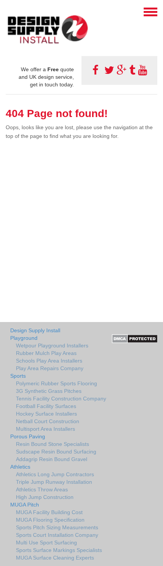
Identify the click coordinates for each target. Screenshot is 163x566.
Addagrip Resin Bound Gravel (51, 459)
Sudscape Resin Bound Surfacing (56, 452)
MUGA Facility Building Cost (49, 512)
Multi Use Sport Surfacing (46, 542)
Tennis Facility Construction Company (61, 399)
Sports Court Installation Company (57, 535)
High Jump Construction (45, 497)
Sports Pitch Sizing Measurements (57, 527)
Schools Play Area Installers (49, 361)
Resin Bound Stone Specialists (52, 444)
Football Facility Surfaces (46, 406)
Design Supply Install (35, 330)
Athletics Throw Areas (42, 489)
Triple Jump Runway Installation (54, 482)
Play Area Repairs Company (49, 368)
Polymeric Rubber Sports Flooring (56, 383)
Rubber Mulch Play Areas (46, 353)
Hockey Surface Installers (46, 414)
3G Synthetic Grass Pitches (49, 391)
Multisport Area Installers (45, 429)
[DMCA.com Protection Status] (135, 338)
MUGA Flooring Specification (50, 520)
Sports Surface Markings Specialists (59, 550)
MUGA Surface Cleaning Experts (55, 558)
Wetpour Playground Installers (52, 345)
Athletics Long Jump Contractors (55, 474)
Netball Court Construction (47, 421)
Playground (24, 338)
